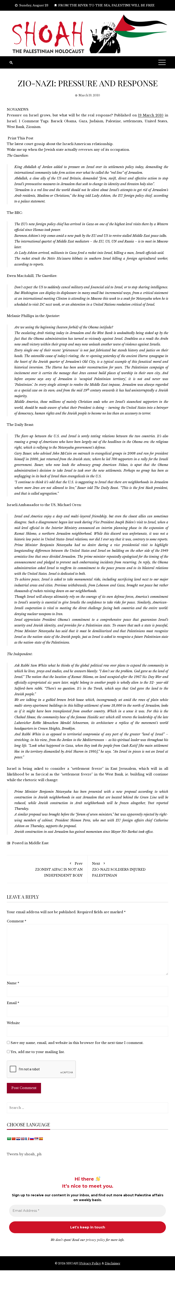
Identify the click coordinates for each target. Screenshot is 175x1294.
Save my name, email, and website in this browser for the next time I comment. (77, 1043)
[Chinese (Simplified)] (13, 1139)
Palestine (113, 121)
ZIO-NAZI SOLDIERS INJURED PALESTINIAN (119, 869)
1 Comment (29, 121)
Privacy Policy (90, 1263)
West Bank (15, 127)
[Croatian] (18, 1139)
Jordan (47, 167)
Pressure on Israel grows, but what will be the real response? (60, 115)
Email (13, 1003)
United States (156, 121)
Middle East (39, 843)
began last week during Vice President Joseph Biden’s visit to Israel (107, 522)
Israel (11, 121)
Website (13, 1023)
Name (13, 983)
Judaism (96, 121)
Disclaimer (112, 1263)
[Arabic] (9, 1139)
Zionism (33, 127)
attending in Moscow (86, 299)
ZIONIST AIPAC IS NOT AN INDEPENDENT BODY (59, 869)
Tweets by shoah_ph (24, 1154)
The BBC (14, 213)
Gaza (83, 121)
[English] (23, 1139)
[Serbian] (36, 1139)
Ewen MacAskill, (31, 276)
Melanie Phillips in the (33, 316)
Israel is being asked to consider (36, 769)
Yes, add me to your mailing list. (37, 1052)
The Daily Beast (20, 425)
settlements (132, 121)
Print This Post (20, 138)
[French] (27, 1139)
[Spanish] (41, 1139)
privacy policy (95, 1240)
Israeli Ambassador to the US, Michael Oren (44, 505)
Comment (16, 921)
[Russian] (32, 1139)
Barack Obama (63, 121)
